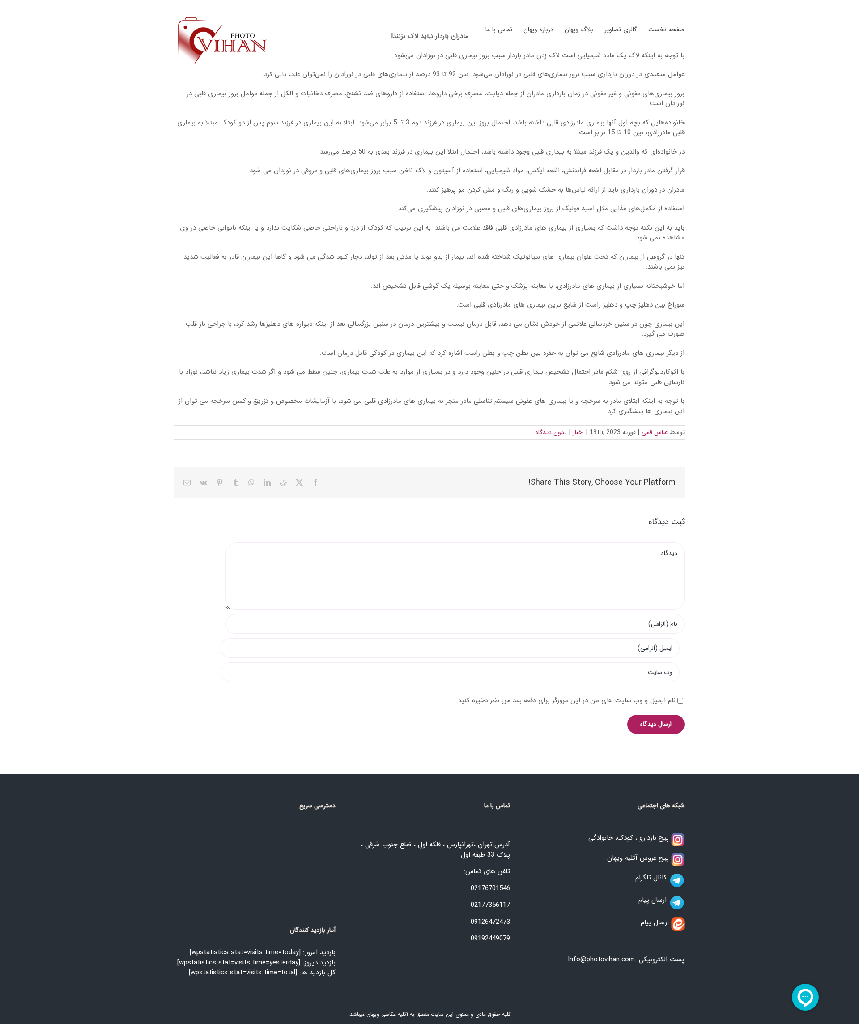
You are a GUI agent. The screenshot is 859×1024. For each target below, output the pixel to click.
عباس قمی (655, 432)
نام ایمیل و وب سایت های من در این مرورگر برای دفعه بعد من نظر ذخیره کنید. (566, 700)
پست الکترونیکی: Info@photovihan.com (626, 959)
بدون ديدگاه (551, 432)
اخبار (578, 432)
